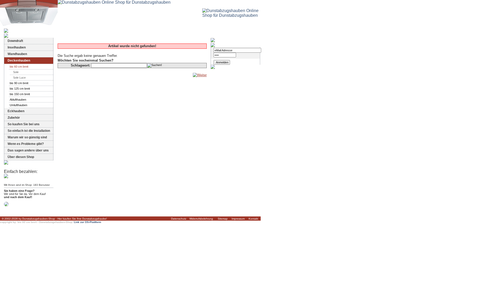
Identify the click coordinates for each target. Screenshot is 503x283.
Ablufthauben (18, 99)
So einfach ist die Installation (29, 131)
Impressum (238, 218)
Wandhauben (17, 54)
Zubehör (14, 117)
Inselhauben (17, 47)
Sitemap (223, 218)
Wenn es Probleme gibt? (26, 144)
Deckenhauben (19, 60)
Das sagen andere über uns (28, 150)
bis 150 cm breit (20, 94)
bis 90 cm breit (19, 83)
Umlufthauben (18, 105)
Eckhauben (16, 111)
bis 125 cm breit (20, 88)
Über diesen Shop (21, 157)
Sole (16, 72)
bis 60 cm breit (19, 66)
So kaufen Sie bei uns (24, 124)
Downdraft (15, 41)
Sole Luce (19, 77)
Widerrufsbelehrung (201, 218)
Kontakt (253, 218)
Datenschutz (178, 218)
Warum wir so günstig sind (27, 137)
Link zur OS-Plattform (87, 222)
